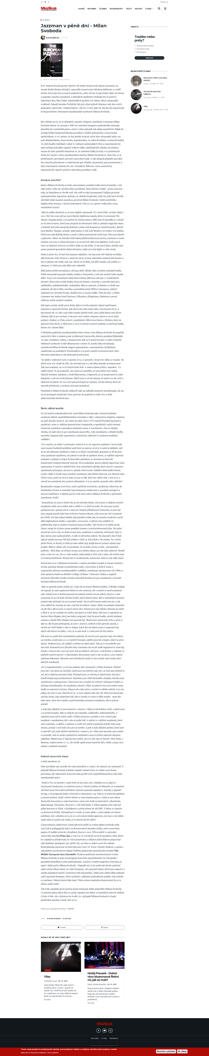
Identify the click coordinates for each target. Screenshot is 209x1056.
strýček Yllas (50, 981)
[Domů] (49, 8)
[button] (61, 927)
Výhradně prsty (143, 49)
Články (103, 9)
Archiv (138, 9)
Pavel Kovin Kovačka (97, 984)
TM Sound (147, 97)
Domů (81, 9)
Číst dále (47, 999)
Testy (129, 9)
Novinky (92, 9)
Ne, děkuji (182, 1051)
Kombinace (141, 52)
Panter (145, 83)
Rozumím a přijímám (166, 1051)
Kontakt (95, 1038)
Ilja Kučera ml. (53, 37)
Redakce (114, 1038)
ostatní (67, 918)
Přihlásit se (164, 2)
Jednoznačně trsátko (145, 46)
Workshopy (116, 9)
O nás (148, 9)
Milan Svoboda (55, 918)
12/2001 (70, 909)
